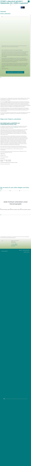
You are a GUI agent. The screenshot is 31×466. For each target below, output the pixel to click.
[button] (1, 210)
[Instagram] (24, 7)
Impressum (20, 250)
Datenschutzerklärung (26, 250)
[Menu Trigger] (28, 1)
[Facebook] (22, 7)
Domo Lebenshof (5, 13)
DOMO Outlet (16, 127)
